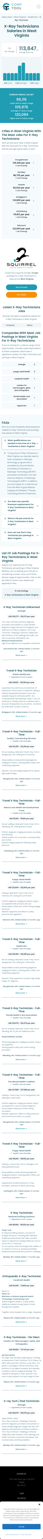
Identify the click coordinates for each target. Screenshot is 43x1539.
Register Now (21, 287)
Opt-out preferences (12, 1535)
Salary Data (7, 17)
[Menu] (39, 7)
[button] (39, 1504)
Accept (21, 1527)
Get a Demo (21, 295)
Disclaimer (21, 1498)
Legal (21, 1493)
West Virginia (20, 17)
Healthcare (33, 17)
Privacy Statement (26, 1535)
